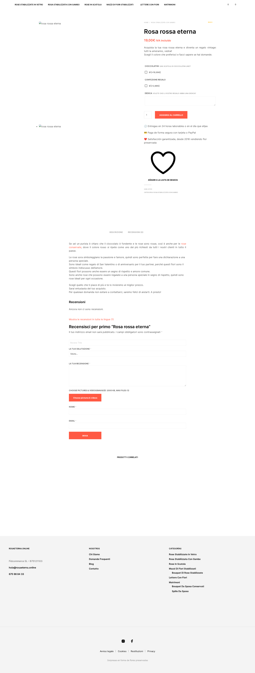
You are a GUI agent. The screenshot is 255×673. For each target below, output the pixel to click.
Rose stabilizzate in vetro (29, 4)
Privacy (151, 651)
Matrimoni (169, 4)
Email (72, 421)
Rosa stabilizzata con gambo (64, 4)
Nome (72, 407)
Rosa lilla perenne (184, 518)
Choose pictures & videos (85, 398)
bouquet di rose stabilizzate (187, 572)
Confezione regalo (155, 79)
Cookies (122, 651)
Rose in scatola (93, 4)
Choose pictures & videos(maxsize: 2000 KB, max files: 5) (99, 390)
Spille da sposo (180, 591)
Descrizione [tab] (116, 232)
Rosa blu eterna (137, 518)
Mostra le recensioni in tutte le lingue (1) (91, 319)
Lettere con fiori (149, 4)
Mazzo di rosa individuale (51, 518)
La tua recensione (79, 363)
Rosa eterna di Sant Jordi (96, 518)
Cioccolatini (168, 66)
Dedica (170, 93)
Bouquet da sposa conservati (188, 586)
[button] (226, 4)
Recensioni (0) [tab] (135, 232)
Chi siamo (94, 554)
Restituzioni (137, 651)
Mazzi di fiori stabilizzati (120, 4)
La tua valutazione (80, 349)
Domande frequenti (99, 559)
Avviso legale (107, 651)
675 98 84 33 (16, 574)
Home (146, 22)
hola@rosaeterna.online (22, 567)
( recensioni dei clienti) (212, 23)
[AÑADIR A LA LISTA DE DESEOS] (59, 512)
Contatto (94, 568)
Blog (91, 564)
